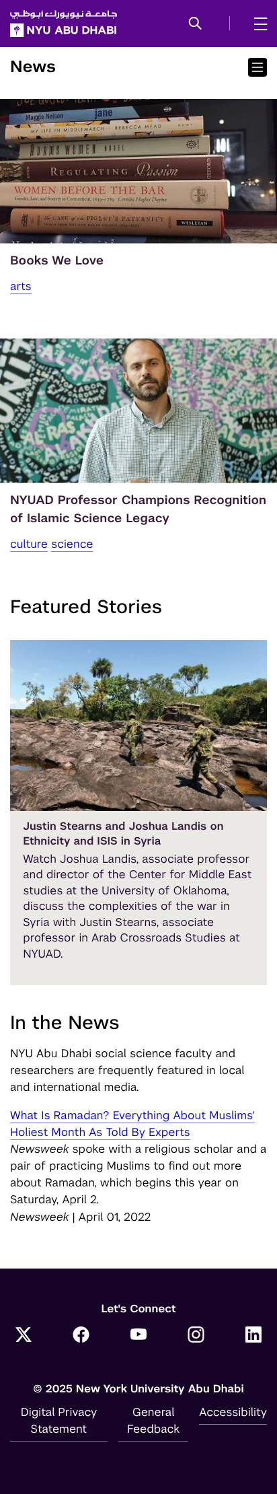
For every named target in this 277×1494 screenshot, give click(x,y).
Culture (29, 543)
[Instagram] (196, 1335)
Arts (21, 286)
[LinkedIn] (253, 1335)
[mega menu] (256, 23)
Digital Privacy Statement (59, 1420)
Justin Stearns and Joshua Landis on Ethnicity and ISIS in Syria (123, 833)
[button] (195, 24)
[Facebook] (81, 1335)
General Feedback (153, 1420)
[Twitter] (23, 1335)
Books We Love (57, 261)
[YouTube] (138, 1335)
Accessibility (233, 1411)
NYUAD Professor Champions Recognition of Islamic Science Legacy (138, 509)
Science (72, 543)
